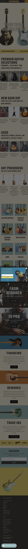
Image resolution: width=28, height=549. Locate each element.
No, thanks (7, 279)
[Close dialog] (26, 268)
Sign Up (7, 277)
